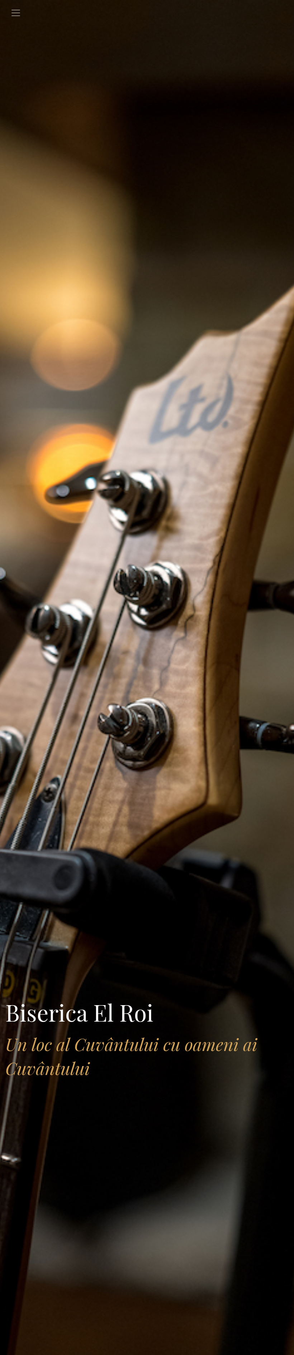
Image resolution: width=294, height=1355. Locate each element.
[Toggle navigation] (16, 13)
